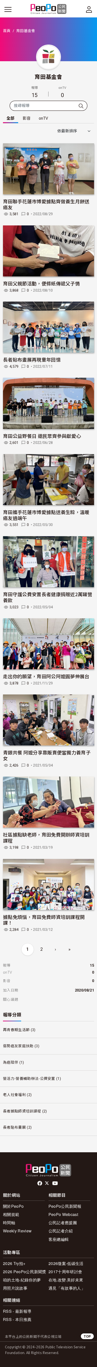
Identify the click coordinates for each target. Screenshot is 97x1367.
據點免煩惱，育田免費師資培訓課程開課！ (44, 919)
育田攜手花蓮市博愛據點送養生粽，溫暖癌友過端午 (46, 515)
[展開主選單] (8, 9)
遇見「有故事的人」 (66, 1288)
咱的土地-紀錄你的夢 (22, 1280)
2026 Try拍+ (14, 1263)
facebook (40, 1183)
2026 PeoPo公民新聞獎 (24, 1271)
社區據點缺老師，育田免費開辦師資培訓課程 (46, 837)
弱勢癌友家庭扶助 (18, 1046)
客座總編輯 (58, 1239)
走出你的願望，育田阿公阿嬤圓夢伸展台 (46, 676)
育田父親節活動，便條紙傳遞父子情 (41, 283)
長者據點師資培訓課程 (22, 1111)
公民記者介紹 (60, 1231)
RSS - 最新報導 (17, 1311)
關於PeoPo (13, 1206)
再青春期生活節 (16, 1030)
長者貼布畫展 (14, 1127)
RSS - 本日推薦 (17, 1319)
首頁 (7, 31)
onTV (43, 118)
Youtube (55, 1183)
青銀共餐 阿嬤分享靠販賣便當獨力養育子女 (47, 755)
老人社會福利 (14, 1095)
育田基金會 (48, 76)
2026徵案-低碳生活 (66, 1263)
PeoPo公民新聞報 (64, 1206)
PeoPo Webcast (63, 1214)
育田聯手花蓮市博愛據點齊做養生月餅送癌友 (46, 204)
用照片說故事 (15, 1288)
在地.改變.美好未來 (65, 1280)
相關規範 (11, 1214)
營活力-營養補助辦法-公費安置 (29, 1078)
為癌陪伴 (10, 1062)
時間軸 (9, 1222)
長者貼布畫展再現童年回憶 (32, 359)
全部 (10, 118)
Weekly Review (17, 1231)
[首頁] (49, 9)
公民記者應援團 (62, 1222)
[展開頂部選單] (89, 9)
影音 (27, 118)
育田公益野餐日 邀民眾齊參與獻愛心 (42, 435)
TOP (87, 1336)
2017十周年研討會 (65, 1271)
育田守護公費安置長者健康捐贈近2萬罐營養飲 (47, 597)
